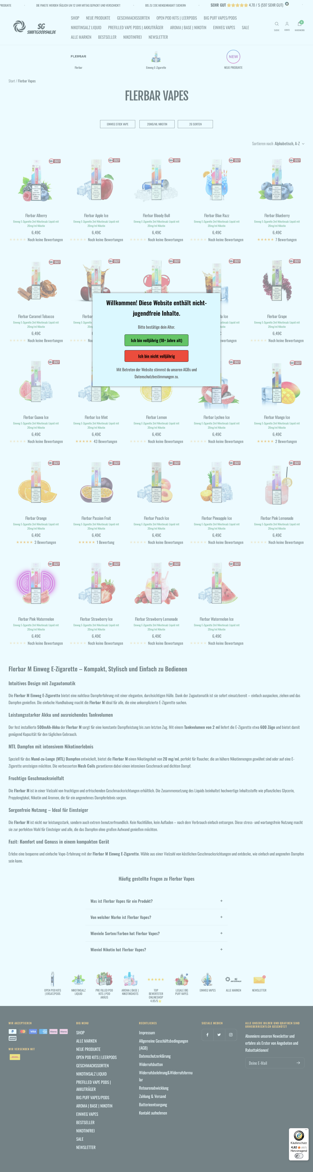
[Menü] (306, 1130)
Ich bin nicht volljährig (156, 356)
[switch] (299, 1155)
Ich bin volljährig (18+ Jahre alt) (156, 340)
